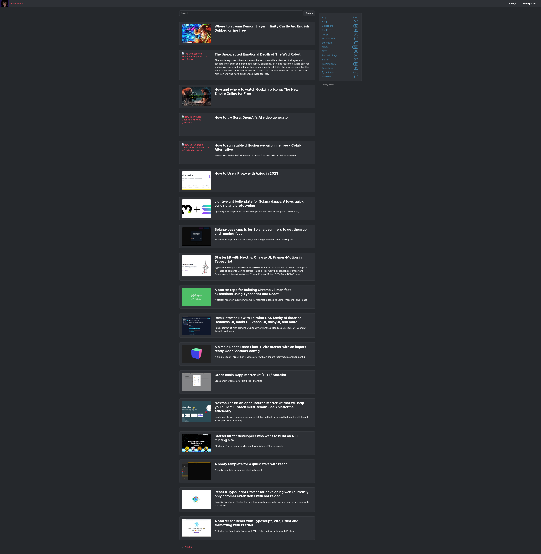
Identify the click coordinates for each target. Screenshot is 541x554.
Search (309, 13)
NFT (339, 51)
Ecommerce (339, 38)
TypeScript (339, 72)
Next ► (189, 547)
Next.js (512, 3)
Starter (339, 59)
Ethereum (339, 42)
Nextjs (339, 47)
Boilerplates (529, 3)
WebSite (339, 76)
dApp (339, 34)
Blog (339, 21)
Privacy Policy (328, 85)
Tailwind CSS (339, 63)
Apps (339, 17)
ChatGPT (339, 30)
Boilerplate (339, 25)
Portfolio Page (339, 55)
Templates (339, 68)
